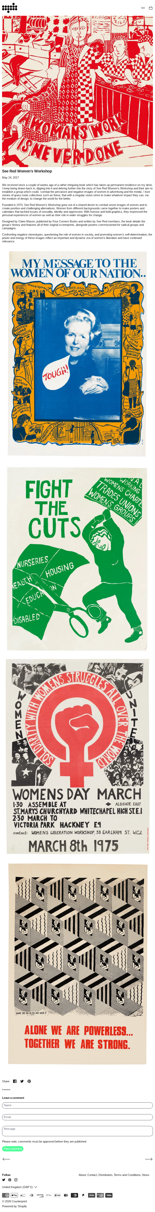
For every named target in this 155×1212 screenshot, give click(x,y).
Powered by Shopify (14, 1206)
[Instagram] (15, 1179)
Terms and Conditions (127, 1174)
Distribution (105, 1174)
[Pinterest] (9, 1179)
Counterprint (19, 1201)
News (145, 1174)
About (82, 1174)
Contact (92, 1174)
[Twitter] (3, 1179)
